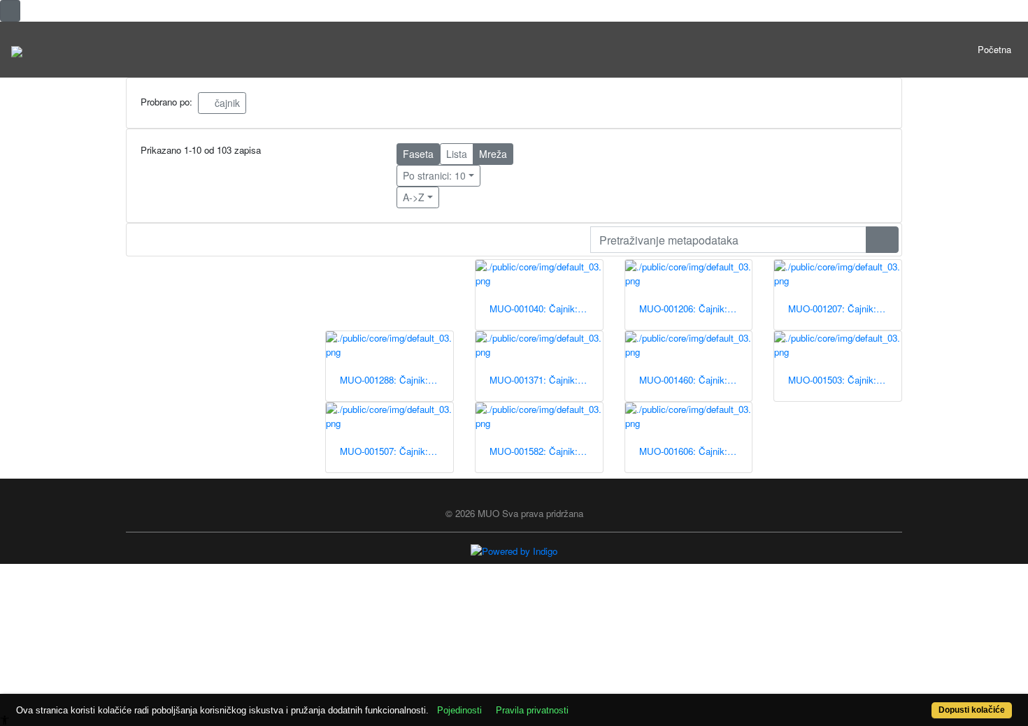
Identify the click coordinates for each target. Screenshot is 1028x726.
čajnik (226, 103)
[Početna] (16, 50)
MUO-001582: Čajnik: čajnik (546, 451)
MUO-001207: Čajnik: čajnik (844, 308)
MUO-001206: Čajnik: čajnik (695, 308)
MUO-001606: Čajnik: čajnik (695, 451)
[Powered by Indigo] (514, 550)
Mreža (493, 154)
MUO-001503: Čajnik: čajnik (844, 379)
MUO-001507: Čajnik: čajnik (396, 451)
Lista (456, 154)
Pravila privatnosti (532, 710)
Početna (994, 49)
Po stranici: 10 (434, 175)
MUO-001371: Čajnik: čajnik (546, 379)
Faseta (418, 154)
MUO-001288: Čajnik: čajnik (396, 379)
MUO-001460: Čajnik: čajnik (695, 379)
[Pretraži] (882, 239)
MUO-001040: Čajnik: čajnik (546, 308)
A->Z (413, 197)
